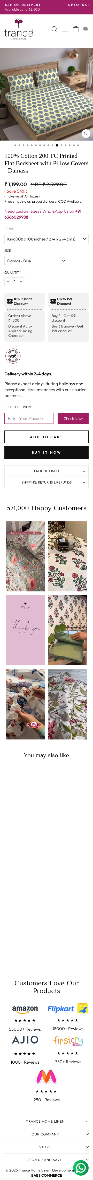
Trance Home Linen (45, 1121)
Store (45, 1147)
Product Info (46, 471)
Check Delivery (19, 407)
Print (9, 229)
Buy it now (46, 452)
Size (7, 250)
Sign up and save (45, 1160)
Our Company (45, 1134)
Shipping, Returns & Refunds (47, 482)
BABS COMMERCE (46, 1175)
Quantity (12, 272)
